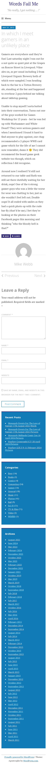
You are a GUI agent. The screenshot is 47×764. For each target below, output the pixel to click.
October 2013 (14, 650)
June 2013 (13, 664)
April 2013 (13, 668)
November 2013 (15, 647)
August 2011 (14, 722)
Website (5, 375)
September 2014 (16, 629)
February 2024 (15, 550)
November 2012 (15, 679)
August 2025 (14, 539)
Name (4, 345)
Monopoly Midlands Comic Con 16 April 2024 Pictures (22, 436)
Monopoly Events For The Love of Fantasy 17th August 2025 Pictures (22, 430)
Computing (13, 484)
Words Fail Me (23, 4)
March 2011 (13, 740)
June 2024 (13, 543)
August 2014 (14, 632)
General (12, 491)
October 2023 (14, 557)
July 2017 (12, 600)
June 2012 (13, 697)
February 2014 (15, 643)
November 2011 (15, 711)
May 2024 (12, 546)
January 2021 (14, 572)
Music (11, 495)
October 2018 (14, 586)
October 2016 (14, 607)
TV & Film (13, 509)
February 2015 (15, 622)
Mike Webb (23, 264)
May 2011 (12, 732)
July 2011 (12, 725)
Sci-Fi (10, 505)
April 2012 (13, 704)
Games (17, 236)
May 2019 (12, 579)
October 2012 (14, 682)
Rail (10, 502)
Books (11, 477)
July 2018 (12, 593)
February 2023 (15, 564)
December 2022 (15, 568)
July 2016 (12, 611)
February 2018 (15, 597)
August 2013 (14, 657)
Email (4, 360)
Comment (7, 314)
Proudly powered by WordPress (19, 757)
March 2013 (13, 672)
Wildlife (11, 516)
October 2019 (14, 575)
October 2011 (14, 715)
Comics (11, 480)
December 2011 (15, 707)
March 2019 (13, 582)
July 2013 (12, 661)
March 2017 (13, 604)
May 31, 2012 (8, 27)
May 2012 (12, 700)
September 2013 (16, 654)
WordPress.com (30, 760)
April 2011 (13, 736)
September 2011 (16, 718)
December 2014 (15, 625)
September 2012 (16, 686)
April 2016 (13, 618)
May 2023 (12, 561)
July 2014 (12, 636)
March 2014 (13, 639)
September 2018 (16, 589)
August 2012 (14, 690)
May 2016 (12, 614)
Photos (11, 498)
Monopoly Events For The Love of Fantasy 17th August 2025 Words (22, 424)
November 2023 (15, 554)
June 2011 (13, 729)
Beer (7, 236)
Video (10, 512)
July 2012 (12, 693)
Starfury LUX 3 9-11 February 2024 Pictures (23, 449)
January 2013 (14, 675)
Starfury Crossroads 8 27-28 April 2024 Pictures (22, 443)
